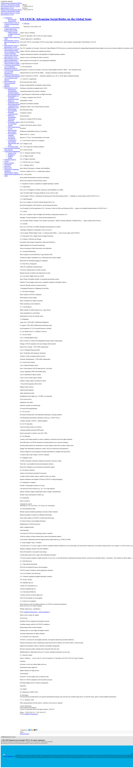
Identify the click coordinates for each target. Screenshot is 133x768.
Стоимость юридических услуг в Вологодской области (12, 78)
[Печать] (26, 23)
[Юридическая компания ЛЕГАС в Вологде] (11, 8)
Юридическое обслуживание (12, 109)
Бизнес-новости (9, 163)
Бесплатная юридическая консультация (12, 149)
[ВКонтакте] (29, 730)
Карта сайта (8, 167)
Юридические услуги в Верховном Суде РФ (11, 46)
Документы (7, 164)
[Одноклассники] (33, 730)
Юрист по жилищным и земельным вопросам (12, 118)
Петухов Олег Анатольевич (12, 20)
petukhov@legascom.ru (31, 612)
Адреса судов (12, 153)
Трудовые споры (13, 146)
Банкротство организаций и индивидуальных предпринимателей (14, 92)
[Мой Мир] (35, 730)
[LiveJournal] (37, 730)
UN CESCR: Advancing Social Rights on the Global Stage (55, 19)
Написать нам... (25, 734)
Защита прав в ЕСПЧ (10, 31)
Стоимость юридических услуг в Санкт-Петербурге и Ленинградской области (12, 72)
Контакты (7, 166)
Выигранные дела (9, 81)
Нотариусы (11, 154)
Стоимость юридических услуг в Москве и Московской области (12, 66)
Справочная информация (12, 151)
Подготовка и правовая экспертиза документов (12, 136)
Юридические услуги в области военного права (11, 62)
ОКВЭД (10, 156)
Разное (10, 158)
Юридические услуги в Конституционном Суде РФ (11, 42)
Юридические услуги (11, 88)
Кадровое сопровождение (13, 113)
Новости (7, 86)
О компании (8, 17)
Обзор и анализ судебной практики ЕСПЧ (14, 34)
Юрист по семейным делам (13, 101)
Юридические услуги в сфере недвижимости (11, 59)
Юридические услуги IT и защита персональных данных (11, 24)
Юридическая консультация (12, 131)
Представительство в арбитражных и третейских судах (14, 105)
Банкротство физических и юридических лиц (12, 28)
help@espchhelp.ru (44, 612)
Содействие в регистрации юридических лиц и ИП (13, 142)
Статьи (6, 161)
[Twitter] (31, 730)
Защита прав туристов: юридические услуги (11, 56)
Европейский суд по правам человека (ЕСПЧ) (13, 97)
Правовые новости (10, 159)
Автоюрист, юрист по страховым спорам (14, 123)
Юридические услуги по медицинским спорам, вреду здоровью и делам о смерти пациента (12, 51)
